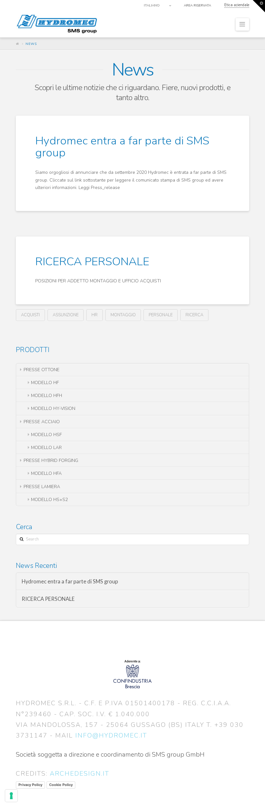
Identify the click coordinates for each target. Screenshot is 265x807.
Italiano (152, 5)
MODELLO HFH (46, 396)
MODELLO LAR (46, 448)
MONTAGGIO (123, 315)
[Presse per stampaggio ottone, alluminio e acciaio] (58, 23)
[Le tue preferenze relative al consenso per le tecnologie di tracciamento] (11, 796)
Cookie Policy (61, 784)
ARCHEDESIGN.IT (79, 773)
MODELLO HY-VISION (53, 408)
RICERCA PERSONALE (92, 261)
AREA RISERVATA (197, 5)
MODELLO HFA (46, 473)
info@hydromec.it (111, 735)
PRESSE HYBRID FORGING (51, 460)
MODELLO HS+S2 (49, 500)
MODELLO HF (45, 383)
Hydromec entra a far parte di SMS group (122, 146)
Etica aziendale (236, 5)
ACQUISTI (30, 315)
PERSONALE (161, 315)
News (31, 44)
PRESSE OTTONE (41, 370)
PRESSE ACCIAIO (42, 422)
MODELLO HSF (46, 435)
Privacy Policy (30, 784)
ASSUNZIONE (66, 315)
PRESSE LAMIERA (42, 487)
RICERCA (194, 315)
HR (94, 315)
